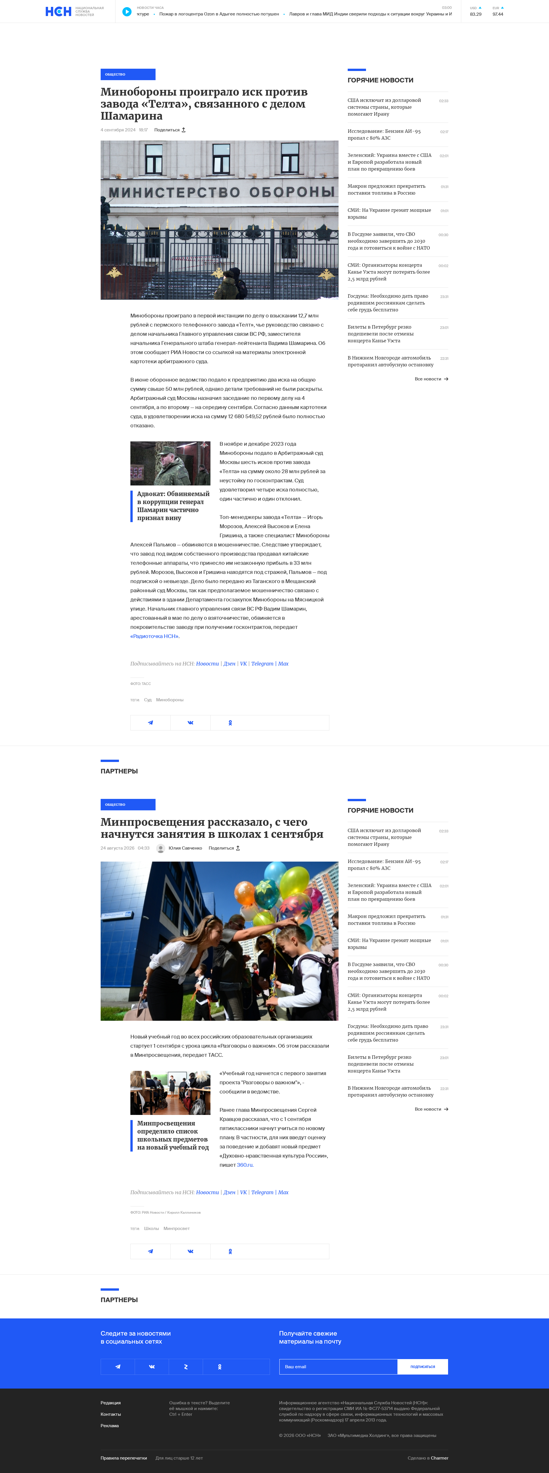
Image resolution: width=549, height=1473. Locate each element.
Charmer (439, 1458)
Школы (151, 1228)
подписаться (423, 1367)
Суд (148, 700)
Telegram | (264, 663)
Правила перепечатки (124, 1458)
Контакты (111, 1414)
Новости (207, 663)
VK (243, 663)
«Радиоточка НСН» (154, 636)
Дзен (230, 663)
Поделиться (167, 130)
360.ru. (245, 1165)
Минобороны (170, 700)
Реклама (110, 1426)
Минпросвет (177, 1228)
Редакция (111, 1403)
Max (283, 663)
